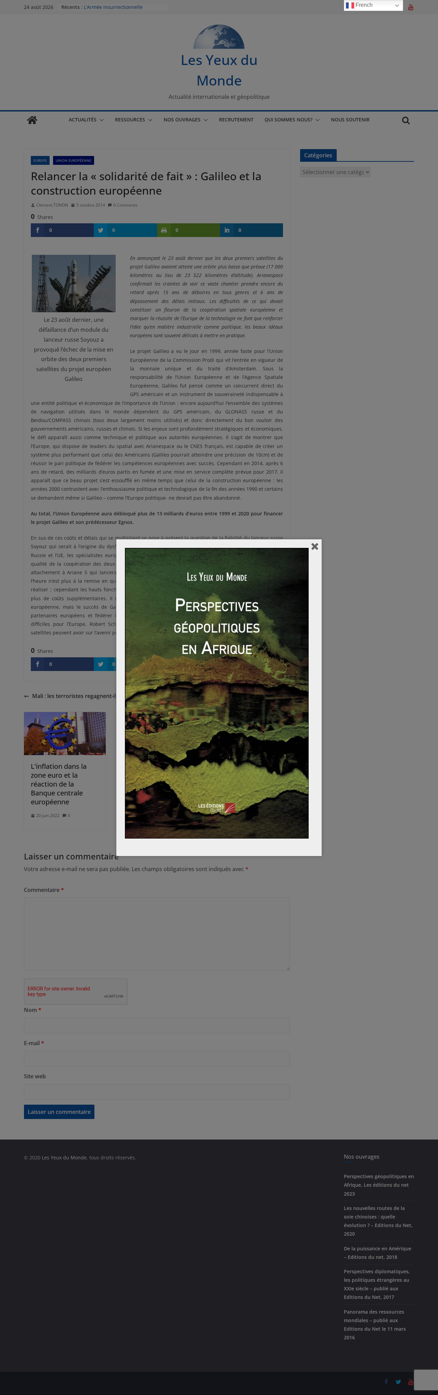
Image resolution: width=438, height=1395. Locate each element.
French (363, 5)
